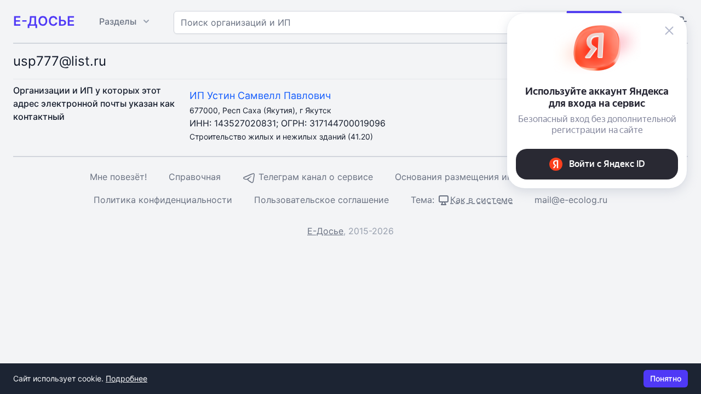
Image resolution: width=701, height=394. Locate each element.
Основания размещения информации (476, 176)
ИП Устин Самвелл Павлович (260, 95)
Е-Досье (325, 230)
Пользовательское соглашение (321, 199)
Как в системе (481, 199)
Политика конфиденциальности (163, 199)
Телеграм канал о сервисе (314, 176)
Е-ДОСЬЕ (44, 21)
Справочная (195, 176)
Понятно (665, 378)
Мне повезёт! (118, 176)
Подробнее (126, 378)
